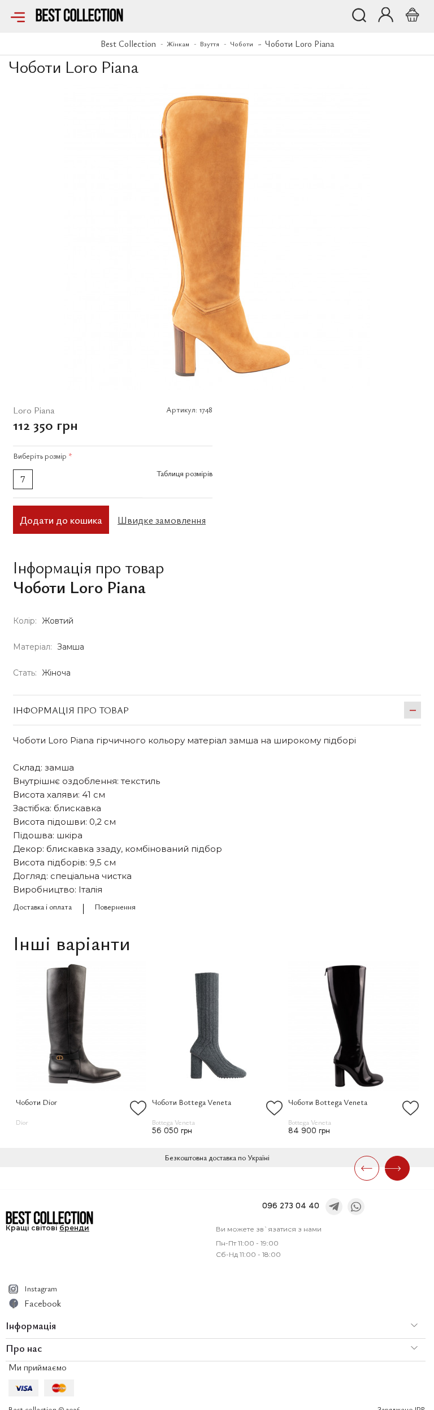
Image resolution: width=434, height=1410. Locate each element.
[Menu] (18, 16)
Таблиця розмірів (184, 473)
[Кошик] (410, 14)
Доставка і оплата (42, 906)
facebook (42, 1303)
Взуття (209, 43)
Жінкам (178, 43)
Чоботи (241, 43)
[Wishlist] (138, 1108)
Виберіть (42, 455)
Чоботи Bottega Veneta (191, 1102)
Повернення (115, 906)
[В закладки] (413, 95)
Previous (366, 1168)
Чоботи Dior (36, 1102)
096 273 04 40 (290, 1206)
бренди (74, 1228)
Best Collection (128, 43)
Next (397, 1168)
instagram (40, 1288)
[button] (385, 15)
